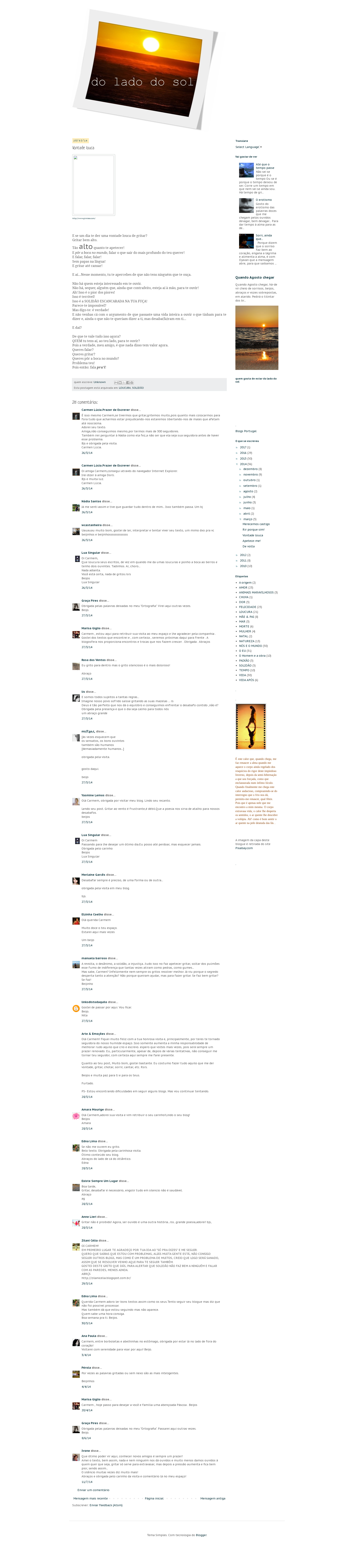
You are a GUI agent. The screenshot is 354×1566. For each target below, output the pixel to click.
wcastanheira (92, 525)
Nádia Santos (91, 501)
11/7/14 (87, 1482)
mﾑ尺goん (88, 731)
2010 (243, 566)
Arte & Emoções (93, 1034)
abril (247, 513)
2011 (243, 560)
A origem (245, 582)
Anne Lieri (89, 1217)
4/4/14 (86, 1387)
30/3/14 (87, 1323)
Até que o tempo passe (265, 166)
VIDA (242, 675)
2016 (243, 453)
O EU (242, 651)
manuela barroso (94, 958)
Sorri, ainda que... (264, 237)
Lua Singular (91, 553)
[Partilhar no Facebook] (128, 383)
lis (83, 692)
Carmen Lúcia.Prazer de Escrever (106, 410)
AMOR (243, 587)
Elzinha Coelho (92, 914)
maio (247, 508)
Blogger (201, 1535)
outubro (249, 480)
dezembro (251, 469)
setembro (250, 486)
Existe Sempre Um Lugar (100, 1181)
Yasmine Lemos (93, 795)
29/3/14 (87, 1283)
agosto (248, 491)
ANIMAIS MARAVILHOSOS (256, 592)
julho (247, 497)
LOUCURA (125, 387)
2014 (243, 464)
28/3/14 (87, 1097)
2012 (243, 555)
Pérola (86, 1367)
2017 (243, 447)
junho (248, 502)
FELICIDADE (247, 607)
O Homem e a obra (252, 656)
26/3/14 (87, 453)
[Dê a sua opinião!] (120, 383)
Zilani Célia (90, 1240)
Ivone (86, 1451)
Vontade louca (253, 535)
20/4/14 (87, 1410)
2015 (243, 458)
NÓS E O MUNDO (250, 646)
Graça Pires (90, 600)
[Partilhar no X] (124, 383)
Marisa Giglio (91, 628)
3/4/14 (86, 1355)
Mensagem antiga (212, 1498)
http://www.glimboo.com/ (83, 218)
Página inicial (154, 1498)
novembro (251, 474)
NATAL (243, 636)
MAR (242, 621)
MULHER (245, 631)
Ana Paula (89, 1336)
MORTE (244, 626)
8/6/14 (86, 1438)
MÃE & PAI (246, 617)
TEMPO (244, 670)
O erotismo (264, 200)
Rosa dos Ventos (94, 660)
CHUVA (243, 597)
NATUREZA (246, 641)
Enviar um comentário (93, 1490)
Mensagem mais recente (90, 1498)
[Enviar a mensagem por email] (116, 383)
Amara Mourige (93, 1109)
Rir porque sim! (253, 529)
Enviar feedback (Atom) (106, 1505)
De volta (249, 546)
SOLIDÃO (138, 387)
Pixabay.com (244, 848)
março (248, 519)
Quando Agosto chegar (254, 277)
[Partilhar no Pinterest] (132, 383)
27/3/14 (87, 615)
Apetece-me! (252, 541)
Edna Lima (89, 1141)
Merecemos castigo (256, 524)
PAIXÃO (244, 660)
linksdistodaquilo (94, 1002)
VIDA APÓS (246, 680)
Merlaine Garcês (93, 875)
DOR (242, 602)
